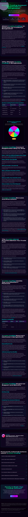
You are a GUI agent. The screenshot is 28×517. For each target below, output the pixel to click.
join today (22, 425)
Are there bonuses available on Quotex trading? (9, 465)
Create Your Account (14, 15)
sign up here (13, 317)
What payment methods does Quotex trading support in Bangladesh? (13, 478)
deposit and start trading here (17, 375)
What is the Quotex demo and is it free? (8, 462)
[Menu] (26, 1)
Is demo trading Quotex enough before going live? (9, 475)
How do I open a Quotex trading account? (8, 459)
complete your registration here (6, 189)
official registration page (12, 156)
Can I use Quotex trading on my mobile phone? (9, 472)
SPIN (14, 138)
